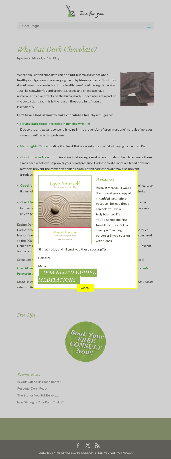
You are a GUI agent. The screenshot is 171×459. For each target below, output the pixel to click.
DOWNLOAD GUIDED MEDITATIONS (67, 276)
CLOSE (85, 288)
